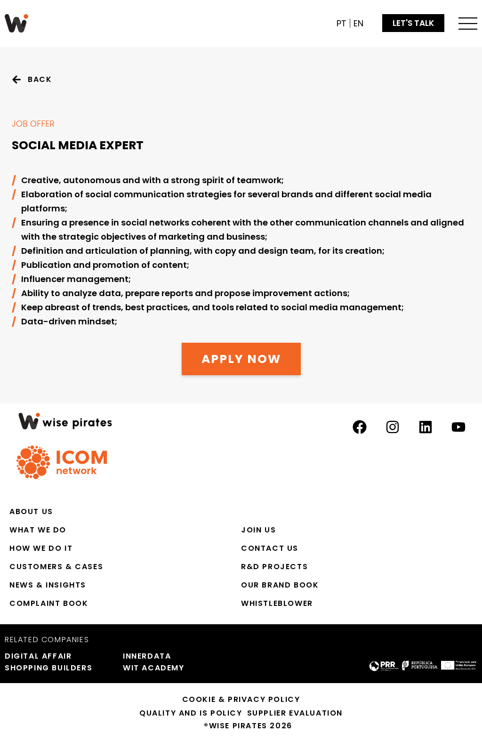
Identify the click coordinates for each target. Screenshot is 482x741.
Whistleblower (277, 603)
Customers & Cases (56, 566)
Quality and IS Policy (190, 713)
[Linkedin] (425, 427)
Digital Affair (38, 656)
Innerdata (147, 656)
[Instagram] (392, 427)
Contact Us (269, 548)
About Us (31, 511)
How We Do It (40, 548)
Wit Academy (154, 667)
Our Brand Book (280, 585)
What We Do (37, 529)
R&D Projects (274, 566)
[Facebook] (359, 427)
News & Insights (47, 585)
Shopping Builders (48, 667)
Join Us (258, 529)
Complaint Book (48, 603)
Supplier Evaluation (295, 713)
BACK (40, 79)
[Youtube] (458, 427)
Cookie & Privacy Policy (241, 699)
